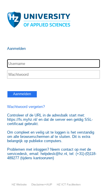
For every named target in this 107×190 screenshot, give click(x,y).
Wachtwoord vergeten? (26, 107)
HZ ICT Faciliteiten (69, 184)
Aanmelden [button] (22, 94)
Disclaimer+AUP (41, 184)
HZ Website (19, 184)
